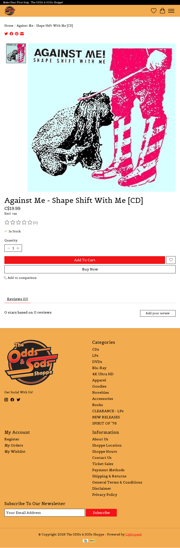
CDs (95, 349)
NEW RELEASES (106, 417)
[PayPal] (92, 541)
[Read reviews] (18, 222)
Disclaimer (101, 488)
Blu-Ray (99, 368)
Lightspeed (134, 534)
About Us (100, 439)
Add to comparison (22, 278)
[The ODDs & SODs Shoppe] (9, 10)
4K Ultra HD (102, 374)
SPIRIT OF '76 (104, 423)
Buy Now (90, 269)
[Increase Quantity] (18, 248)
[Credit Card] (85, 541)
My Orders (13, 445)
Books (97, 405)
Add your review (158, 313)
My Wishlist (14, 451)
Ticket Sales (102, 464)
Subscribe (101, 512)
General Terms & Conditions (117, 482)
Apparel (99, 380)
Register (11, 439)
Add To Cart (84, 260)
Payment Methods (108, 470)
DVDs (97, 361)
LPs (95, 355)
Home (8, 26)
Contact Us (102, 457)
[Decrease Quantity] (8, 248)
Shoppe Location (107, 445)
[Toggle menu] (171, 10)
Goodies (99, 386)
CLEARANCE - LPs (108, 411)
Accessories (102, 398)
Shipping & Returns (109, 476)
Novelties (100, 392)
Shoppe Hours (104, 451)
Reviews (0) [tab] (17, 299)
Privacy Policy (104, 494)
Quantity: (11, 240)
